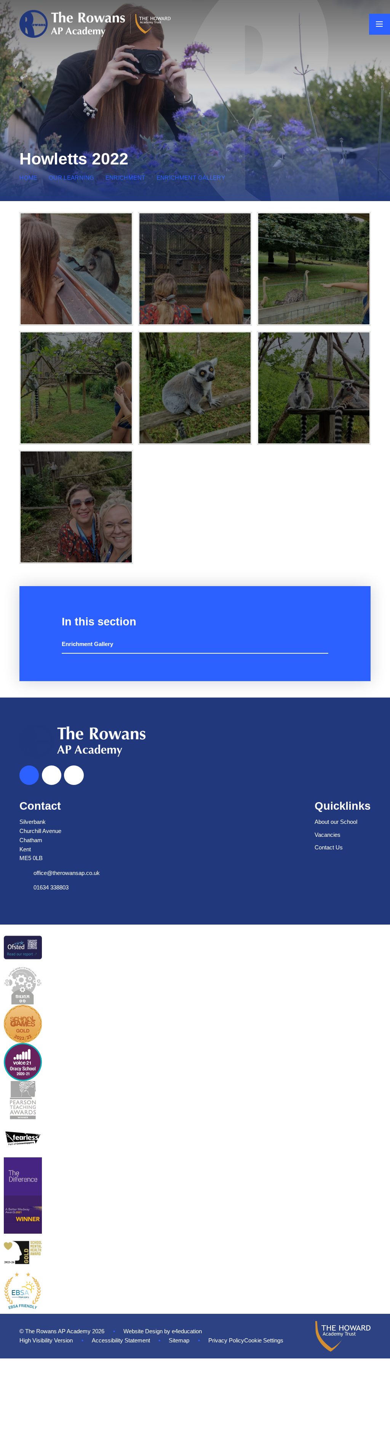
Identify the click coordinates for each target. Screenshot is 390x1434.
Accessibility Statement (121, 1340)
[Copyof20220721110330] (76, 268)
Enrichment (125, 178)
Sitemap (179, 1340)
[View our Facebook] (51, 775)
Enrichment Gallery (191, 178)
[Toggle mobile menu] (379, 24)
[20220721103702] (76, 387)
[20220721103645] (194, 387)
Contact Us (329, 847)
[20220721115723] (194, 268)
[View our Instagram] (73, 775)
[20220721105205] (313, 268)
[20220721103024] (76, 506)
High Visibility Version (46, 1340)
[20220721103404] (313, 387)
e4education (187, 1331)
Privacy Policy (226, 1340)
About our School (336, 822)
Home (28, 178)
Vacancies (327, 835)
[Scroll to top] (29, 775)
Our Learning (71, 178)
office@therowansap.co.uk (67, 873)
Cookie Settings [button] (263, 1340)
